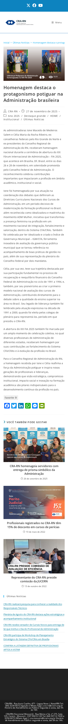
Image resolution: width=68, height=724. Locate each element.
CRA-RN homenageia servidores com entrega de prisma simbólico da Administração (34, 470)
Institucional (11, 119)
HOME (54, 116)
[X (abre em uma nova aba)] (28, 5)
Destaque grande (35, 116)
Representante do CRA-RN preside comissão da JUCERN (34, 579)
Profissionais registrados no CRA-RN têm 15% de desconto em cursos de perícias (34, 525)
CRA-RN (13, 111)
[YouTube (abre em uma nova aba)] (40, 5)
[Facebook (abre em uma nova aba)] (34, 5)
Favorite (10, 397)
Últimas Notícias (34, 119)
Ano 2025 (14, 116)
